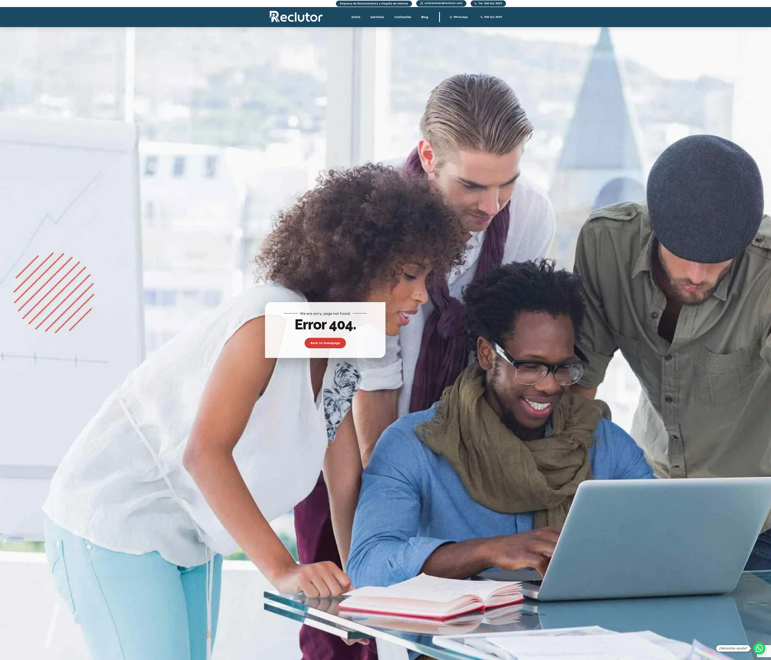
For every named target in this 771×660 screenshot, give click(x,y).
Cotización (402, 17)
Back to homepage (325, 343)
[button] (759, 648)
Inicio (355, 17)
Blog (424, 17)
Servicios (377, 17)
